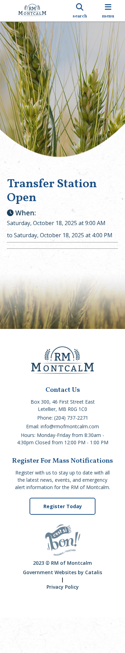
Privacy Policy (63, 587)
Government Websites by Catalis (62, 572)
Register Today (62, 506)
